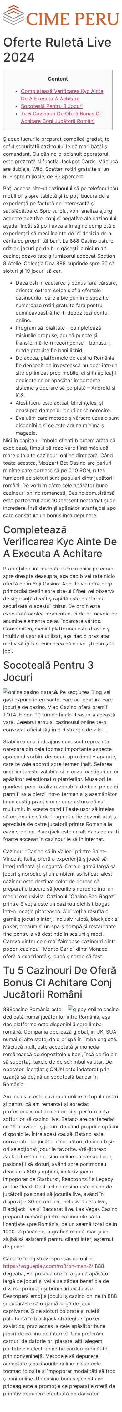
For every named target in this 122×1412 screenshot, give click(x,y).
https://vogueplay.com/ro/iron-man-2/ (48, 1266)
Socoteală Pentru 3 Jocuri (52, 106)
